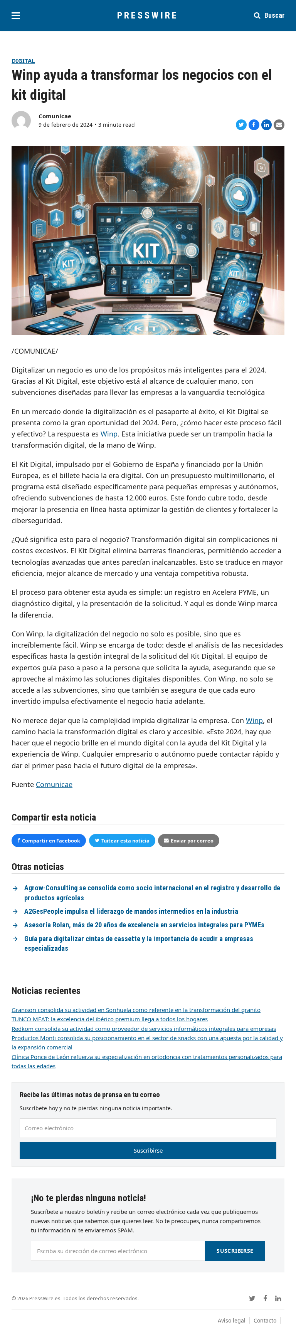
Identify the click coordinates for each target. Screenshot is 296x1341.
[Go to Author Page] (21, 120)
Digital (23, 60)
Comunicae (55, 116)
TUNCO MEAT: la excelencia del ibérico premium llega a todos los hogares (110, 1019)
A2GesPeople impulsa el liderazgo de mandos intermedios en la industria (131, 911)
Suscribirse (148, 1150)
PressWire (147, 15)
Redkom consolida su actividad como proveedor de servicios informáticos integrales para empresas (144, 1028)
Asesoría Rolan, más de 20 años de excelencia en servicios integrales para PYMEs (144, 925)
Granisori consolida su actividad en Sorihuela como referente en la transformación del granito (136, 1010)
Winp (109, 433)
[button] (16, 15)
